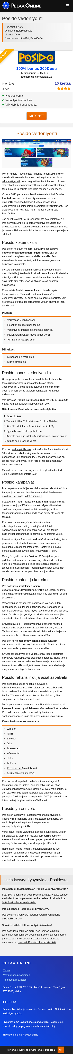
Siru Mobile (13, 772)
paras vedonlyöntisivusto (42, 222)
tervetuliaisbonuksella (14, 383)
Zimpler (11, 728)
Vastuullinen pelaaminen (16, 974)
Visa (9, 743)
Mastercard (13, 748)
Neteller (11, 738)
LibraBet (51, 209)
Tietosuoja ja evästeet (15, 979)
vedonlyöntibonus (21, 449)
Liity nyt (36, 115)
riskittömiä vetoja (11, 496)
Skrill (10, 733)
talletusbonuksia (33, 496)
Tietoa (6, 970)
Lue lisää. (50, 1049)
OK (60, 1049)
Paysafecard (14, 768)
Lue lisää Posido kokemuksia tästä (37, 942)
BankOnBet (8, 213)
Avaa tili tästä (13, 416)
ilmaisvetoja (41, 550)
